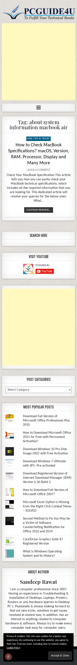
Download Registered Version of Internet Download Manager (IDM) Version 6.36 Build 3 (47, 478)
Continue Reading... (38, 209)
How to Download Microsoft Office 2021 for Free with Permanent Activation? (47, 437)
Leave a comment (38, 170)
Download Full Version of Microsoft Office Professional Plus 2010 (46, 421)
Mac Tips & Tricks (38, 138)
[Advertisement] (38, 61)
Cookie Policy (13, 648)
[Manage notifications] (8, 656)
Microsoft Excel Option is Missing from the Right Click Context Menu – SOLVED (47, 506)
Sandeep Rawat (38, 581)
